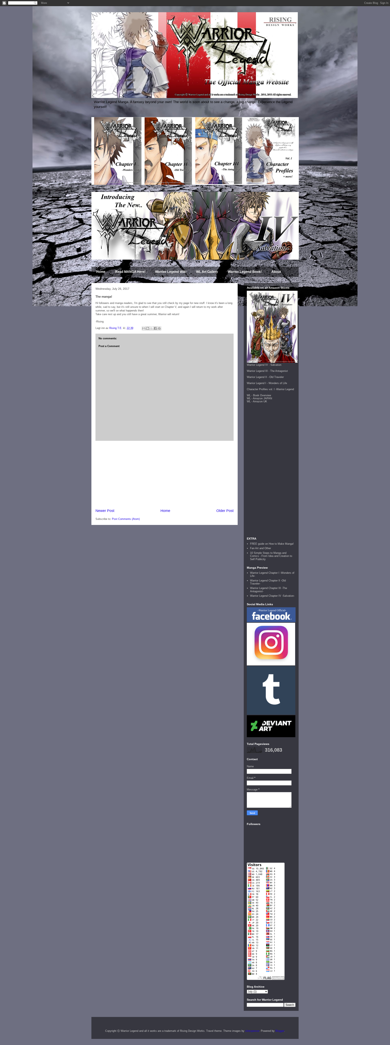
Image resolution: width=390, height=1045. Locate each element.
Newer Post (104, 511)
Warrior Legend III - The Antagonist (267, 370)
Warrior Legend (285, 389)
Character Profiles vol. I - (261, 389)
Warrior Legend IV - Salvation (264, 364)
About (276, 271)
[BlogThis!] (148, 328)
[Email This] (144, 328)
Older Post (225, 511)
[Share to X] (152, 328)
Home (100, 271)
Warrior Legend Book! (245, 271)
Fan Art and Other (260, 548)
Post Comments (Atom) (126, 518)
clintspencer (252, 1030)
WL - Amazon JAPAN (259, 398)
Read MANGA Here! (130, 271)
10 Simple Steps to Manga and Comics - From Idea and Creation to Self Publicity (271, 556)
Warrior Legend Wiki (170, 271)
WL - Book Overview (259, 395)
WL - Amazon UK (257, 401)
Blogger (279, 1030)
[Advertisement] (164, 474)
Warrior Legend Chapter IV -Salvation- (272, 595)
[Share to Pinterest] (159, 328)
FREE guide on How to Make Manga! (272, 543)
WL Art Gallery (207, 271)
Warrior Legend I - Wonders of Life (267, 383)
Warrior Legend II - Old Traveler (265, 377)
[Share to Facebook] (155, 328)
